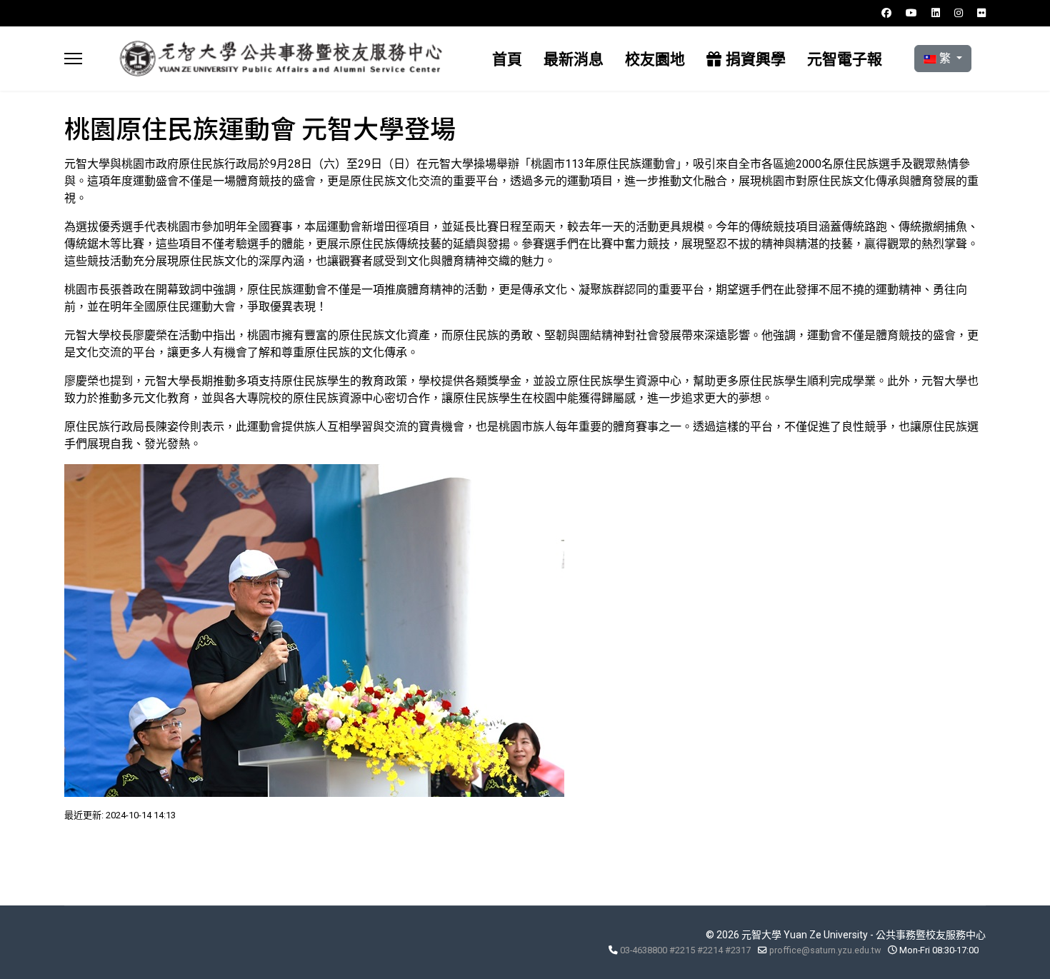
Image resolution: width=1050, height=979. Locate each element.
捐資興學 (753, 59)
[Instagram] (958, 13)
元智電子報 (844, 59)
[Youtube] (911, 13)
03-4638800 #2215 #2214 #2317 (685, 950)
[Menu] (73, 58)
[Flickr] (981, 13)
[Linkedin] (935, 13)
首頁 (507, 59)
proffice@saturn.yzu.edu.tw (825, 950)
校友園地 (655, 59)
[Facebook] (886, 13)
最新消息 (574, 59)
